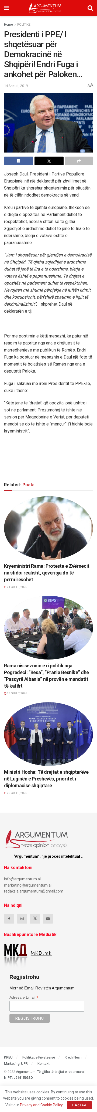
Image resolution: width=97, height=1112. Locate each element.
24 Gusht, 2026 (16, 587)
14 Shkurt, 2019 (16, 86)
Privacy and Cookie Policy (41, 1105)
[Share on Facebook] (18, 161)
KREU (8, 1057)
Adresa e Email (24, 997)
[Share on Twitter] (49, 161)
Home (8, 24)
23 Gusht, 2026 (16, 693)
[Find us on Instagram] (22, 919)
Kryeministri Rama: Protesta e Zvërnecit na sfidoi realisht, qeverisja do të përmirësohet (46, 572)
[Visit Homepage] (45, 8)
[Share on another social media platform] (79, 161)
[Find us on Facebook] (9, 919)
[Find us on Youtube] (48, 919)
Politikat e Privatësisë (38, 1057)
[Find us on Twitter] (35, 919)
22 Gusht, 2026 (16, 793)
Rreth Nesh (73, 1057)
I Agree (79, 1105)
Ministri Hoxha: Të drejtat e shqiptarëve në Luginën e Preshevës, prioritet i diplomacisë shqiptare (46, 778)
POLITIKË (23, 24)
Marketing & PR (16, 1064)
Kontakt (43, 1064)
